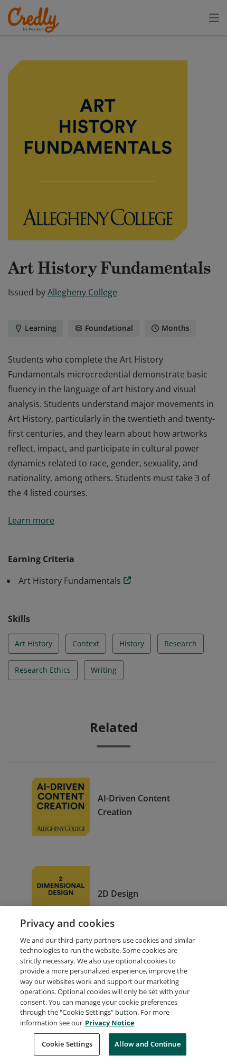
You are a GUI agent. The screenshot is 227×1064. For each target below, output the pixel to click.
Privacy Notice (110, 1022)
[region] (113, 985)
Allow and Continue (147, 1044)
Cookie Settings (67, 1044)
